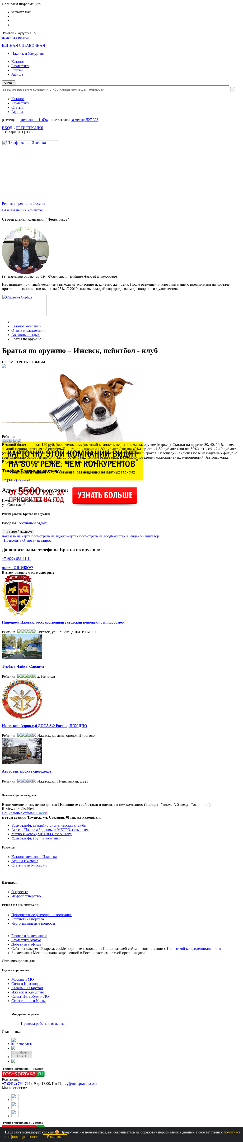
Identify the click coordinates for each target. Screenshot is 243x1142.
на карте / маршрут (18, 531)
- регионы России (23, 203)
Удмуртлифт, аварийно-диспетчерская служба (48, 825)
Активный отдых (25, 335)
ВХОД (7, 128)
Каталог (17, 62)
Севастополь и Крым (28, 1001)
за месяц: (84, 120)
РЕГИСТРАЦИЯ (29, 128)
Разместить (20, 66)
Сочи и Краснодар (26, 984)
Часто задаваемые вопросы (33, 923)
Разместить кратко (26, 940)
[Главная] (12, 322)
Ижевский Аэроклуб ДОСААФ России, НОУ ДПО (44, 726)
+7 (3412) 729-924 (16, 480)
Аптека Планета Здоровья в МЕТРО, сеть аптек (50, 830)
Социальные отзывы (24, 813)
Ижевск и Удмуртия (27, 53)
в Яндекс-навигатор (142, 536)
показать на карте (16, 536)
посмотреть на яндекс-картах (54, 536)
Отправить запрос (36, 540)
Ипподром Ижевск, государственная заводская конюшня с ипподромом (63, 622)
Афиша (17, 74)
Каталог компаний (26, 326)
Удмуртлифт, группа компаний (36, 838)
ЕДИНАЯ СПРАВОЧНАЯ (23, 45)
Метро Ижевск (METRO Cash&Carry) (41, 834)
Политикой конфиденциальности (194, 948)
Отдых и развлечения (28, 330)
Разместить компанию (29, 936)
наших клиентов (22, 210)
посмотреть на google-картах (102, 536)
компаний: (34, 120)
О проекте (19, 892)
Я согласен (55, 1136)
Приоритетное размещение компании (41, 915)
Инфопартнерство (26, 896)
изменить (15, 37)
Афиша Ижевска (24, 861)
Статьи (17, 70)
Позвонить (11, 540)
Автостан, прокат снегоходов (27, 771)
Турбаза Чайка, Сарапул (23, 666)
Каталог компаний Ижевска (34, 857)
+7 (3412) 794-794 (16, 1083)
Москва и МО (22, 979)
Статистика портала (27, 919)
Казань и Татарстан (27, 988)
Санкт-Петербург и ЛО (30, 996)
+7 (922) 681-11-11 (16, 559)
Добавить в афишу (26, 944)
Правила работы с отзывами (44, 1023)
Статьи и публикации (29, 865)
